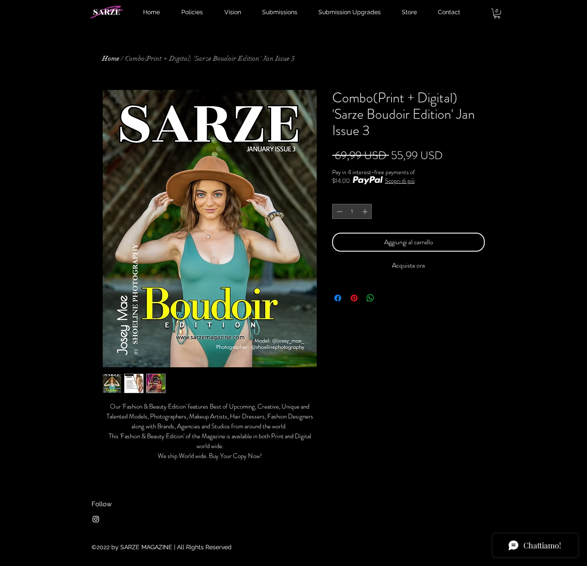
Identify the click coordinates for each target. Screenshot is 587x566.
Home (110, 58)
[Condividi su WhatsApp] (370, 298)
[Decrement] (338, 211)
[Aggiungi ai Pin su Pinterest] (354, 298)
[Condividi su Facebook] (338, 298)
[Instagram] (96, 519)
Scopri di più (400, 180)
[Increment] (366, 211)
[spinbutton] (352, 211)
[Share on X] (387, 298)
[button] (497, 13)
